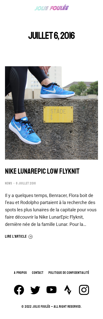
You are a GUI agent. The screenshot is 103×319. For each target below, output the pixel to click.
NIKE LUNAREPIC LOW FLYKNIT (42, 171)
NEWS (8, 183)
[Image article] (51, 113)
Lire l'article (16, 236)
